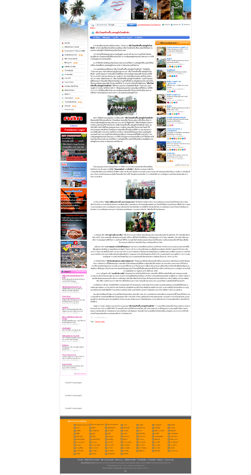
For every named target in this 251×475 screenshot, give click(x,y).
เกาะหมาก (173, 445)
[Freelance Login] (74, 132)
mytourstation (67, 364)
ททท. (103, 322)
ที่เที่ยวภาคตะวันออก (176, 13)
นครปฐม (157, 428)
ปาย (140, 430)
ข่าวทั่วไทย (138, 37)
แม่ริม (78, 453)
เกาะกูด (94, 442)
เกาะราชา (111, 445)
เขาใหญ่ (125, 451)
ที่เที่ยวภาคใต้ (189, 13)
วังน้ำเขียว (142, 433)
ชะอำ (78, 428)
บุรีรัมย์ (78, 430)
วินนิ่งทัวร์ (65, 307)
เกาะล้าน (142, 445)
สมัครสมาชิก (177, 24)
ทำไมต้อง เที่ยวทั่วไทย (71, 86)
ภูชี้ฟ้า (78, 433)
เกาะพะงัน (142, 442)
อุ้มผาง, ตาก (174, 439)
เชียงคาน (142, 451)
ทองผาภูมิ (126, 428)
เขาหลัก (94, 451)
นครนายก (142, 428)
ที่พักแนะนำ (68, 62)
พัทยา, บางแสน (159, 430)
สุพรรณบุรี (79, 436)
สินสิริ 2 (169, 106)
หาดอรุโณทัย (80, 439)
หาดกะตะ (126, 436)
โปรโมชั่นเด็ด (69, 70)
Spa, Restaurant (113, 424)
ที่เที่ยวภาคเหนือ (137, 13)
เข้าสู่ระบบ (167, 24)
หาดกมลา (111, 436)
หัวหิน (94, 436)
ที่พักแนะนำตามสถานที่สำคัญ (77, 421)
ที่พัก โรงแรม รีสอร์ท (71, 59)
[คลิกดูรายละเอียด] (74, 161)
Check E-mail (69, 109)
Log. (125, 465)
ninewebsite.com (140, 465)
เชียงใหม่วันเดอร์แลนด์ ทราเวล (71, 287)
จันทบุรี (172, 425)
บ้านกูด (172, 428)
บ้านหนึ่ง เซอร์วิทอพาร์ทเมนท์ (176, 117)
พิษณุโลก (173, 430)
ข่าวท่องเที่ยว (69, 74)
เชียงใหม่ (157, 451)
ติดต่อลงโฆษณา (70, 90)
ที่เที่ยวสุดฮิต (106, 37)
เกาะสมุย (157, 445)
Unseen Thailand (126, 37)
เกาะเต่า (110, 448)
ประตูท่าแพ (95, 430)
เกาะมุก (78, 445)
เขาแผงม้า (111, 451)
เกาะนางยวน (127, 442)
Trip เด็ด (115, 37)
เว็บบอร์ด (68, 106)
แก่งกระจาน (174, 451)
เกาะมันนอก (174, 442)
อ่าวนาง (141, 439)
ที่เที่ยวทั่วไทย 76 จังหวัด (72, 47)
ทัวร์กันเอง (65, 345)
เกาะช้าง (110, 442)
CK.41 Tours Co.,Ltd (69, 354)
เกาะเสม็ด (126, 448)
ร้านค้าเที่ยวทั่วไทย (70, 102)
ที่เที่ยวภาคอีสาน (163, 13)
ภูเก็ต (93, 433)
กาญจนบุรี (158, 425)
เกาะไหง (157, 448)
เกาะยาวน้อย (96, 445)
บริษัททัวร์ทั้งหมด (81, 373)
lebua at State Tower (174, 142)
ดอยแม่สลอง (111, 428)
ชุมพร (93, 428)
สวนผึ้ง (157, 433)
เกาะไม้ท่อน (143, 448)
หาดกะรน (142, 436)
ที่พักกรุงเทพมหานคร (168, 43)
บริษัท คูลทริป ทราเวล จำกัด (70, 336)
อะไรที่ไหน (96, 37)
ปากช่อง (125, 430)
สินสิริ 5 (169, 59)
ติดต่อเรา (67, 94)
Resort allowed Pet (98, 424)
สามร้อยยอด (174, 433)
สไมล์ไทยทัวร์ (66, 328)
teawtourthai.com (116, 465)
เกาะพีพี (157, 442)
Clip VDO (68, 78)
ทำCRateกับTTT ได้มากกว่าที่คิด (75, 51)
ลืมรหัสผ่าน (187, 24)
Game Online (69, 82)
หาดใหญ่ (110, 439)
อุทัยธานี (157, 439)
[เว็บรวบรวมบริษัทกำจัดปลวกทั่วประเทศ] (74, 124)
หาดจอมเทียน (159, 436)
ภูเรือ (109, 433)
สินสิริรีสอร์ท (171, 70)
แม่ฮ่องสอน (111, 453)
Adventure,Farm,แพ (82, 425)
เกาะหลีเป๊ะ (79, 448)
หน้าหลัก (67, 43)
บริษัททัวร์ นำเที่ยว (70, 66)
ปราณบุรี (110, 430)
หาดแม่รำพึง (95, 439)
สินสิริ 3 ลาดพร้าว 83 (173, 95)
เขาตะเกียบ (79, 451)
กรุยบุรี (141, 425)
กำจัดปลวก (74, 126)
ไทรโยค (125, 453)
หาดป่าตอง (173, 436)
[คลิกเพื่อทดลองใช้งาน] (74, 268)
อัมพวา (125, 439)
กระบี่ (125, 425)
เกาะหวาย (95, 448)
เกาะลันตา (126, 445)
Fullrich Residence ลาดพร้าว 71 (177, 47)
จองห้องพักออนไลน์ (71, 55)
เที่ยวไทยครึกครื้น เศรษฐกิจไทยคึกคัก (112, 32)
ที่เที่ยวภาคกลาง (150, 13)
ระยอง (125, 433)
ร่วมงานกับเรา (69, 98)
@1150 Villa (171, 153)
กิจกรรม (98, 322)
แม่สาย (94, 453)
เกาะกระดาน (80, 442)
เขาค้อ (172, 448)
